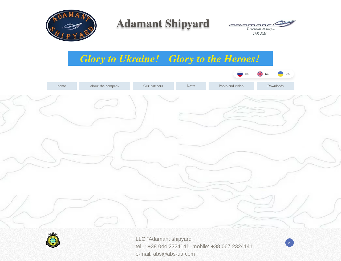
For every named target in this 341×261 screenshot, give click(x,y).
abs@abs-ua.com (174, 254)
